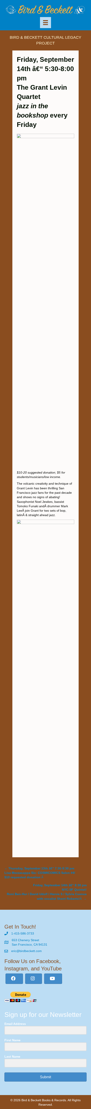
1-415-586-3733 (22, 933)
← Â (39, 873)
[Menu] (45, 22)
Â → (47, 891)
